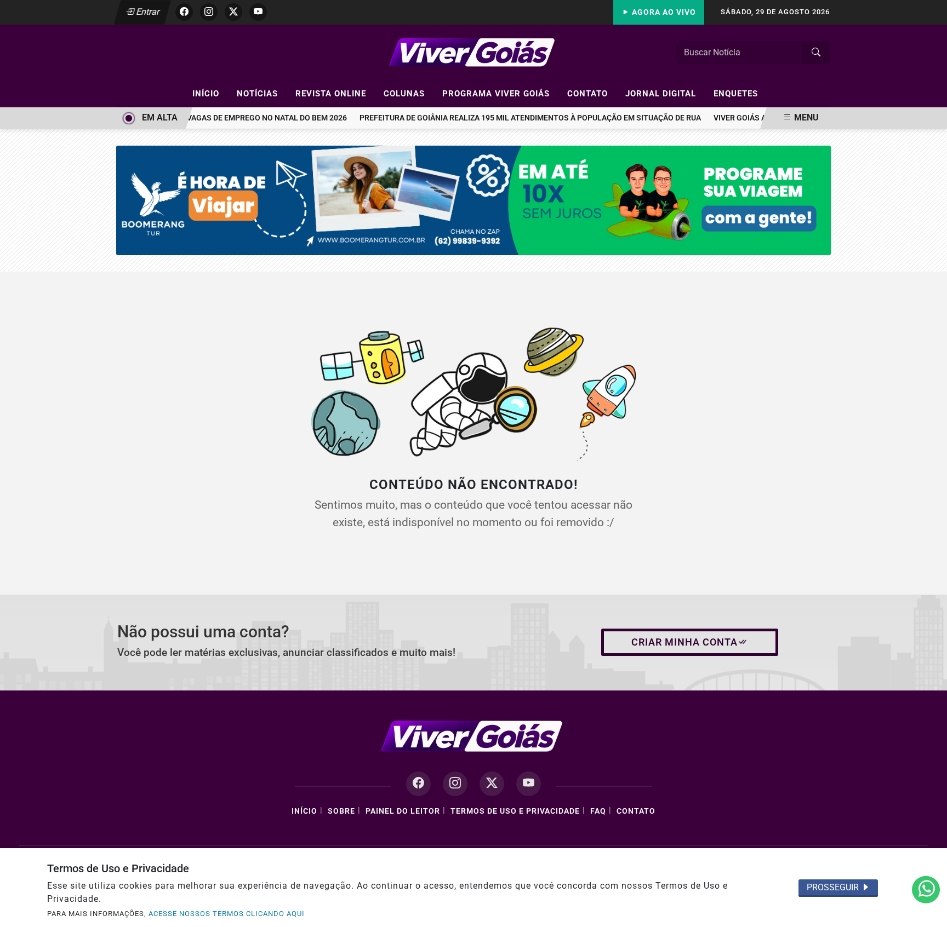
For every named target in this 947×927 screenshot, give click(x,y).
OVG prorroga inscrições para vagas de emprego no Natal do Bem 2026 (195, 118)
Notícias (262, 93)
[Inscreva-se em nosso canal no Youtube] (528, 783)
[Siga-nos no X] (492, 783)
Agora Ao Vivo (663, 12)
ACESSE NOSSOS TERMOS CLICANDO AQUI (227, 913)
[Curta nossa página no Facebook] (418, 783)
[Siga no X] (233, 12)
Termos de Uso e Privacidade (515, 811)
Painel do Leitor (403, 811)
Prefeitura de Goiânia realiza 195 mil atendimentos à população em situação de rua (522, 118)
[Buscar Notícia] (816, 52)
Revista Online (335, 93)
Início (210, 93)
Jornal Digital (665, 93)
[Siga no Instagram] (209, 12)
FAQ (598, 811)
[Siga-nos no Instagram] (455, 783)
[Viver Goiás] (473, 52)
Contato (592, 93)
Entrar (147, 12)
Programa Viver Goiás (500, 93)
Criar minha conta (684, 642)
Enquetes (736, 94)
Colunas (409, 93)
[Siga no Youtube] (258, 12)
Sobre (341, 811)
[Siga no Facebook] (184, 12)
